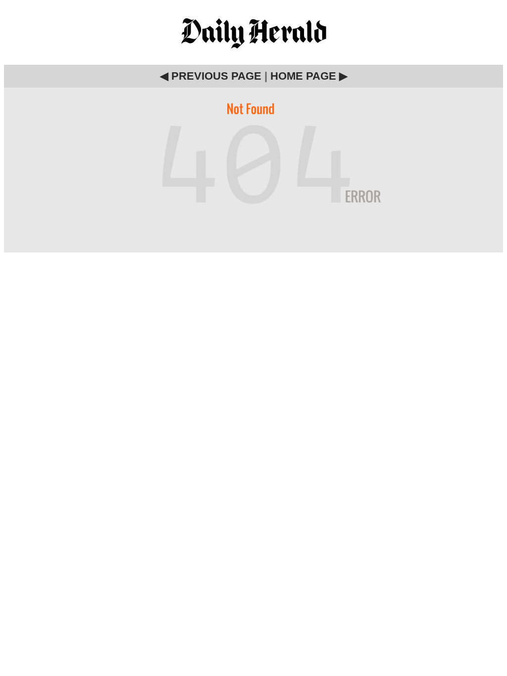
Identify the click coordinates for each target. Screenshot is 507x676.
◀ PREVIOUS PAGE (210, 76)
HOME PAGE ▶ (309, 76)
